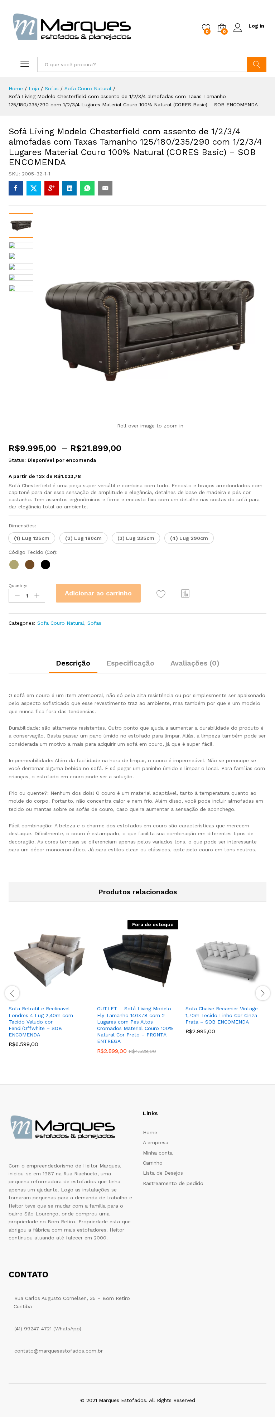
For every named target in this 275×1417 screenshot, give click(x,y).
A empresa (155, 1142)
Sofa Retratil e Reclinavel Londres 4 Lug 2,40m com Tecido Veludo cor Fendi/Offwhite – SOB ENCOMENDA (41, 1022)
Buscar (256, 64)
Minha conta (158, 1153)
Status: (17, 460)
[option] (21, 225)
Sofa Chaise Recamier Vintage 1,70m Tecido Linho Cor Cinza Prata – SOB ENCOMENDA (221, 1015)
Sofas (94, 623)
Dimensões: (22, 525)
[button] (32, 538)
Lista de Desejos (163, 1173)
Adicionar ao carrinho (98, 593)
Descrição (73, 663)
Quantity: (18, 586)
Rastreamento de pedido (173, 1183)
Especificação (130, 663)
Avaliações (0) (194, 663)
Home (150, 1132)
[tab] (73, 666)
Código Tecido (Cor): (33, 552)
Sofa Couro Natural (60, 623)
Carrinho (153, 1163)
